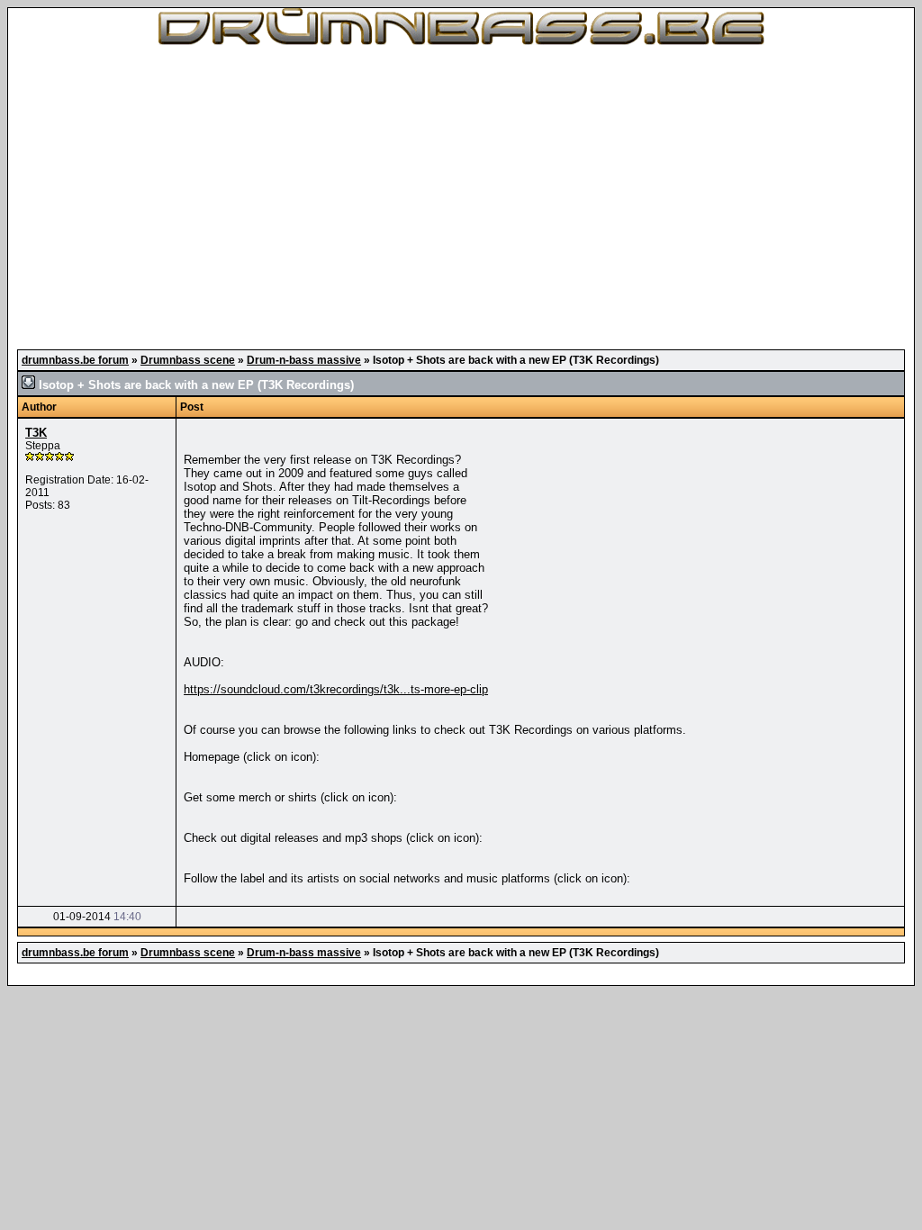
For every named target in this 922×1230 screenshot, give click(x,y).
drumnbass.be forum (75, 360)
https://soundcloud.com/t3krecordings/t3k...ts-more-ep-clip (336, 689)
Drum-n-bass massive (304, 360)
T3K (36, 432)
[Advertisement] (461, 198)
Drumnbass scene (187, 360)
